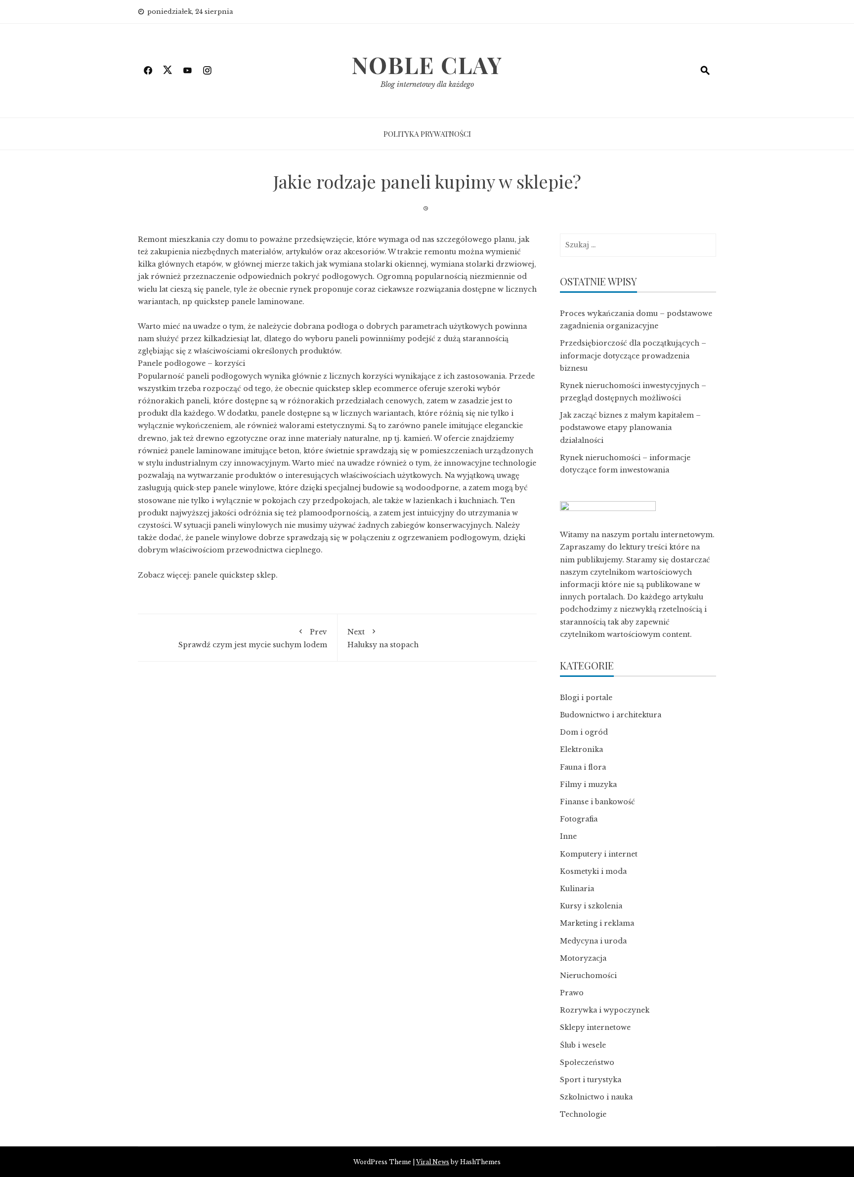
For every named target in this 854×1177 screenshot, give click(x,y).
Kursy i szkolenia (591, 906)
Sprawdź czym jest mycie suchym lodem (252, 638)
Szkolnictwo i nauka (596, 1097)
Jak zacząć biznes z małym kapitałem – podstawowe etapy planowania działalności (630, 427)
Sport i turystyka (590, 1079)
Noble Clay (427, 64)
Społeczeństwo (587, 1062)
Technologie (583, 1114)
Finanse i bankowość (597, 801)
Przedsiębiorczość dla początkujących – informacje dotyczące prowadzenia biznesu (633, 355)
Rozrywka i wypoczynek (604, 1010)
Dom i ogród (584, 732)
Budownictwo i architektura (610, 714)
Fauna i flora (583, 767)
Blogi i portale (586, 697)
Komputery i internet (599, 854)
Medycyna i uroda (593, 941)
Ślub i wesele (583, 1045)
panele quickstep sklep (234, 575)
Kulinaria (577, 888)
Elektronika (581, 749)
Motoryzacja (583, 958)
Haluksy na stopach (383, 638)
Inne (568, 836)
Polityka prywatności (427, 134)
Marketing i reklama (597, 923)
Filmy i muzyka (588, 784)
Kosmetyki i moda (593, 871)
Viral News (432, 1162)
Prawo (572, 992)
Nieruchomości (588, 975)
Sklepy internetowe (595, 1027)
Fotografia (579, 819)
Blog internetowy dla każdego (427, 84)
